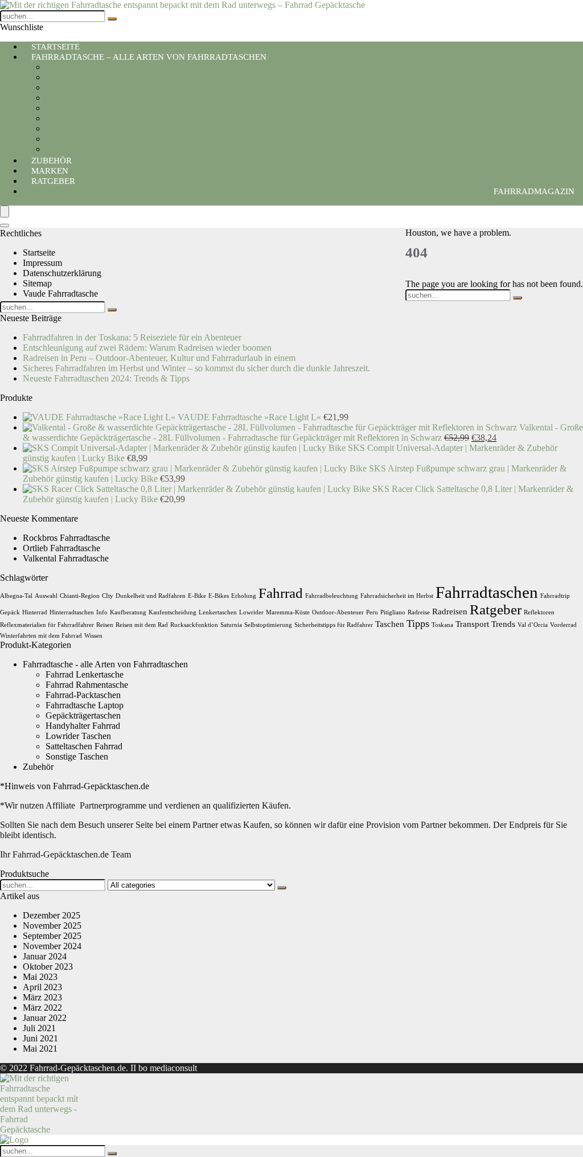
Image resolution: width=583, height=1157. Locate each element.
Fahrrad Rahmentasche (87, 138)
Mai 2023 (40, 977)
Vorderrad (563, 625)
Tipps (418, 623)
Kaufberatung (128, 612)
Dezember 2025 (51, 915)
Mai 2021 (40, 1048)
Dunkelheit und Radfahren (151, 596)
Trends (503, 624)
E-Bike (197, 596)
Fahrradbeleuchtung (331, 596)
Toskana (442, 625)
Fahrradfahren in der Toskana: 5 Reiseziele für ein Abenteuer (132, 337)
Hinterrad (34, 612)
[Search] (4, 225)
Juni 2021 (40, 1038)
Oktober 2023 (48, 966)
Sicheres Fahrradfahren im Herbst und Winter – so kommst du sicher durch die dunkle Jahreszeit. (196, 368)
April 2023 (42, 987)
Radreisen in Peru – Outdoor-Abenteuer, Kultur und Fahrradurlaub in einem (159, 358)
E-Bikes (218, 596)
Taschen (389, 624)
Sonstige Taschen (77, 756)
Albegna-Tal (16, 596)
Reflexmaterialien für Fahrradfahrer (47, 625)
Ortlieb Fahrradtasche (61, 548)
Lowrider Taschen (78, 128)
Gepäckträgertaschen (83, 108)
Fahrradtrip (555, 596)
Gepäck (10, 612)
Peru (372, 612)
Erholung (243, 596)
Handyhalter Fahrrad (83, 67)
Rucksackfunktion (194, 625)
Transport (472, 624)
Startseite (39, 252)
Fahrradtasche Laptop (85, 97)
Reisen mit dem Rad (142, 625)
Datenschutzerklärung (62, 273)
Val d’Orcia (533, 625)
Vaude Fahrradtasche (60, 293)
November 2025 (52, 925)
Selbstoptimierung (268, 625)
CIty (107, 596)
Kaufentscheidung (172, 612)
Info (102, 612)
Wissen (93, 636)
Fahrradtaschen (487, 592)
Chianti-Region (80, 596)
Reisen (104, 625)
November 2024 (52, 946)
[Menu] (4, 212)
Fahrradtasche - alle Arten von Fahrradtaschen (105, 664)
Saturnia (231, 625)
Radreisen (449, 611)
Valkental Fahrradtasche (66, 558)
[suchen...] (112, 18)
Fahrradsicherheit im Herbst (396, 596)
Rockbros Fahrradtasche (66, 538)
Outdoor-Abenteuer (338, 612)
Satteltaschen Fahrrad (84, 77)
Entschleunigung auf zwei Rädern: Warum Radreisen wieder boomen (147, 347)
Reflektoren (539, 612)
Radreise (419, 612)
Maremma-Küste (288, 612)
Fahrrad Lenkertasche (85, 118)
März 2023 (42, 997)
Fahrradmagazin (534, 191)
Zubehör (38, 767)
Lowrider (251, 612)
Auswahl (46, 596)
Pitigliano (392, 612)
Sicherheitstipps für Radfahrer (333, 625)
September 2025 (52, 936)
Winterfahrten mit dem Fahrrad (41, 636)
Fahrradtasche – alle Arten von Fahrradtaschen (148, 56)
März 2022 (42, 1007)
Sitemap (37, 283)
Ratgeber (53, 181)
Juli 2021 (39, 1028)
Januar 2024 (45, 956)
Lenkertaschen (218, 612)
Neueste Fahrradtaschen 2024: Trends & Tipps (106, 378)
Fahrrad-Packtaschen (83, 87)
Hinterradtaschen (72, 612)
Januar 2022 (45, 1018)
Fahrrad (280, 593)
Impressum (42, 263)
